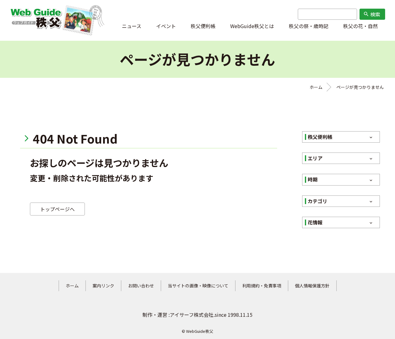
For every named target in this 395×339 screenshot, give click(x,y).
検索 (371, 14)
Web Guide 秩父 (36, 20)
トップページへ (57, 209)
